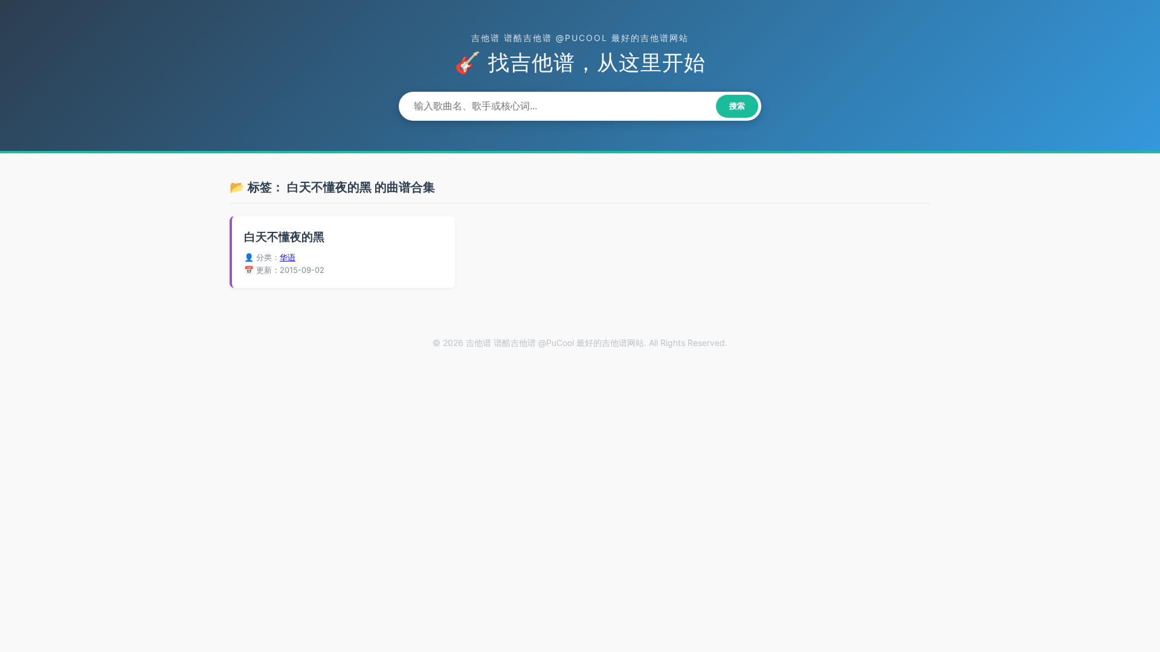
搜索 (737, 105)
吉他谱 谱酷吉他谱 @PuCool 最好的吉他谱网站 (580, 38)
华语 (287, 257)
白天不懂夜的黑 (284, 237)
